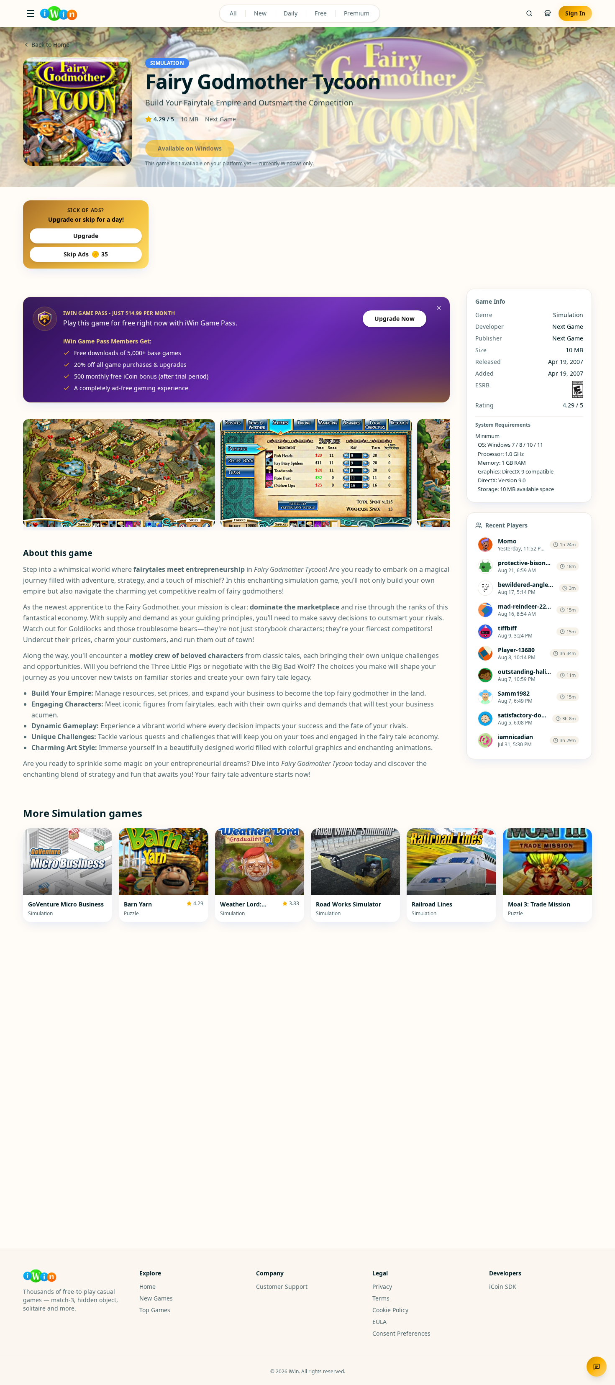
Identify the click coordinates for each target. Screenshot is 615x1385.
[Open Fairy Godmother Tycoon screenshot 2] (316, 473)
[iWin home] (58, 13)
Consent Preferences (401, 1333)
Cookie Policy (390, 1310)
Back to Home (50, 45)
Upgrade (85, 236)
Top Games (154, 1310)
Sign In (575, 13)
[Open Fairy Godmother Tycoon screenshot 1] (119, 473)
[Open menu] (30, 13)
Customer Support (282, 1286)
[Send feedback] (597, 1367)
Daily (290, 13)
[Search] (529, 13)
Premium (356, 13)
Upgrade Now (394, 319)
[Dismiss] (439, 308)
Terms (381, 1298)
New (260, 13)
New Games (156, 1298)
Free (321, 13)
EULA (379, 1322)
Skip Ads (86, 254)
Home (147, 1286)
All (233, 13)
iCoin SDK (502, 1286)
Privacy (382, 1286)
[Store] (547, 13)
